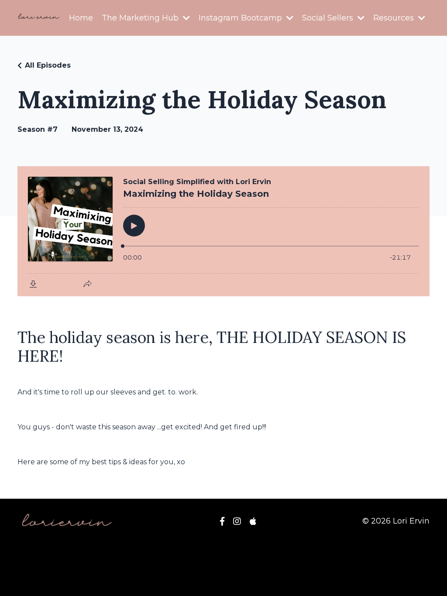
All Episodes (48, 65)
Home (81, 18)
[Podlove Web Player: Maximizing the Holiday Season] (223, 231)
